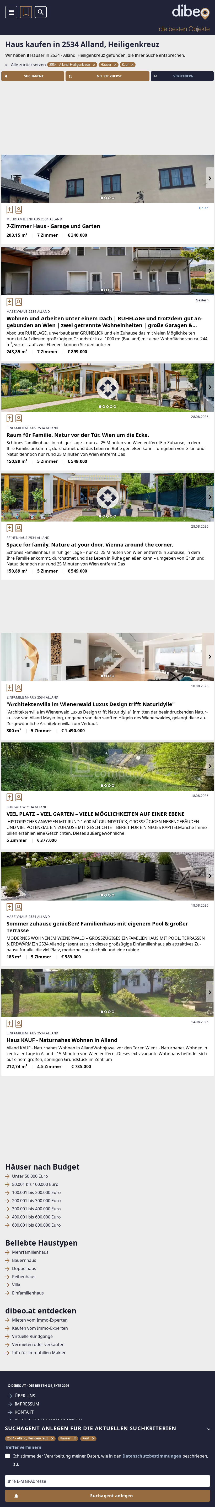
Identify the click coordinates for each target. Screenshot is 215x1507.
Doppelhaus (24, 1268)
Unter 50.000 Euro (30, 1176)
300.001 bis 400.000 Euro (36, 1209)
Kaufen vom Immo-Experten (40, 1328)
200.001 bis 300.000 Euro (36, 1200)
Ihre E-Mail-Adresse (20, 1471)
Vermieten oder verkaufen (38, 1344)
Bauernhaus (24, 1260)
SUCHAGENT (34, 76)
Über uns (25, 1396)
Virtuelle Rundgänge (32, 1336)
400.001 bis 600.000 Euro (36, 1217)
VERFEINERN (183, 76)
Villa (16, 1285)
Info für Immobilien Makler (39, 1353)
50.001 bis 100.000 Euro (35, 1184)
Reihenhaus (23, 1277)
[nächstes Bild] (209, 178)
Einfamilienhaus (28, 1293)
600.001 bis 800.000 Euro (36, 1225)
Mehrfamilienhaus (30, 1252)
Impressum (27, 1404)
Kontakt (24, 1412)
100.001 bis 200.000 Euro (36, 1192)
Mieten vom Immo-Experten (40, 1320)
